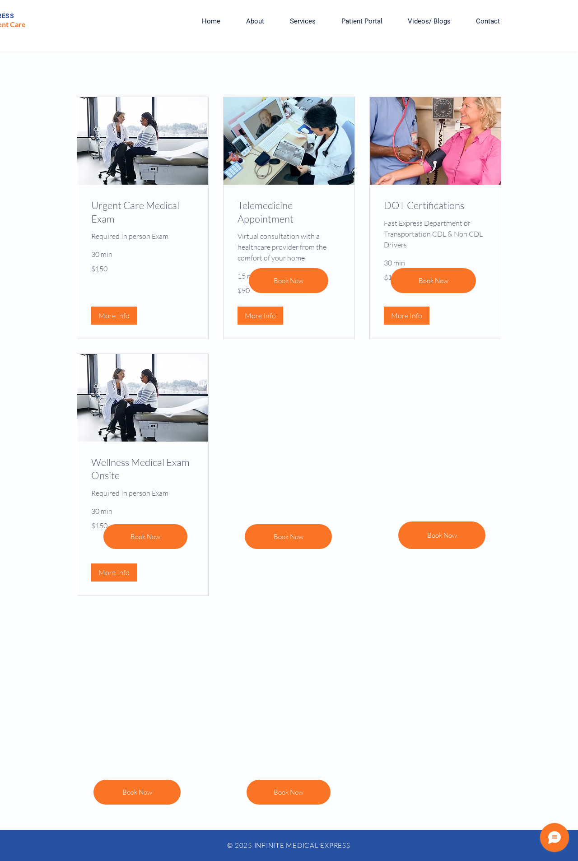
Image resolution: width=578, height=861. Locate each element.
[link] (142, 212)
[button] (114, 316)
